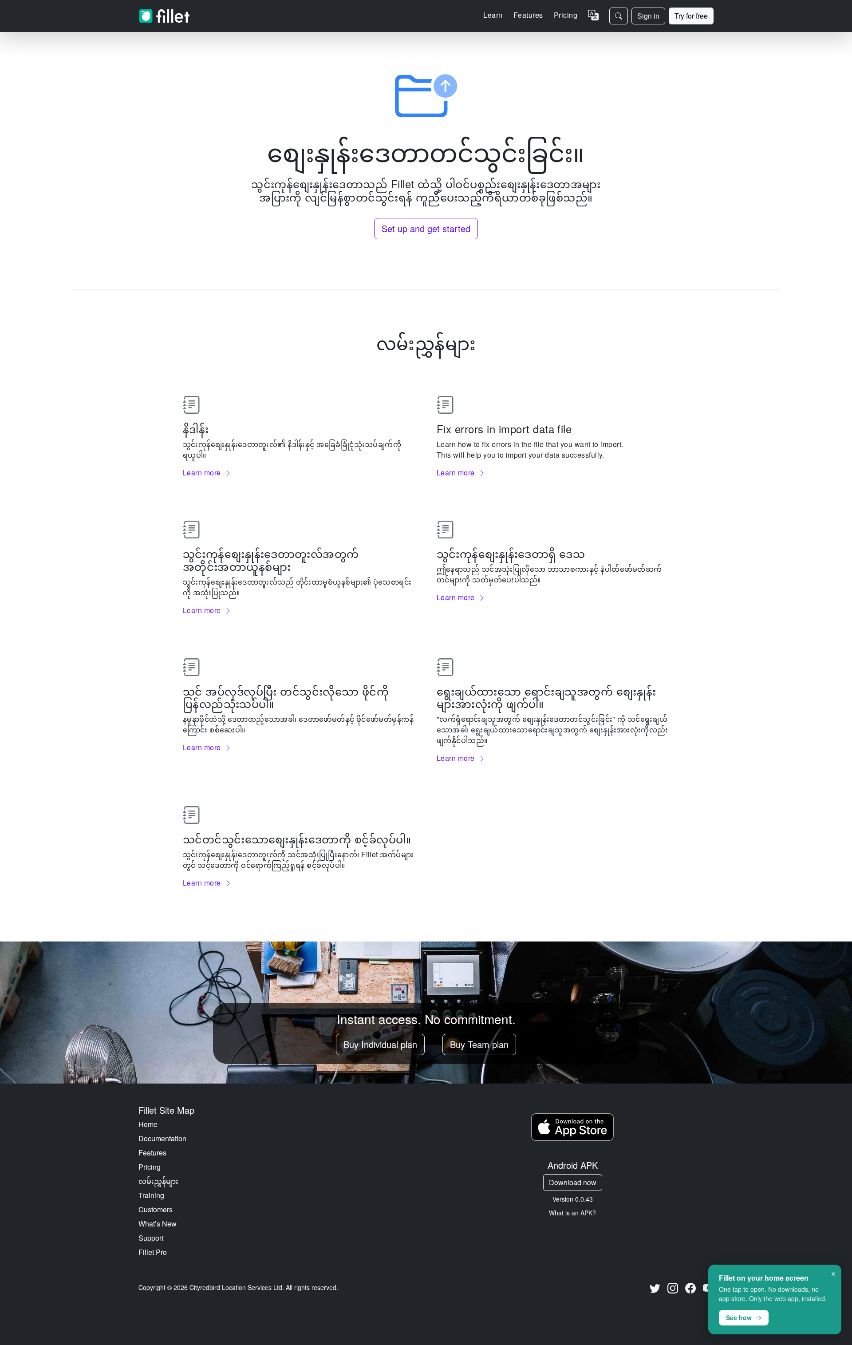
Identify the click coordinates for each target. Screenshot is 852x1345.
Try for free (691, 16)
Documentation (162, 1138)
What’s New (157, 1223)
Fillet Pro (152, 1252)
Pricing (565, 15)
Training (151, 1195)
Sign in (648, 16)
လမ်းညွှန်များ (158, 1181)
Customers (155, 1209)
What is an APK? (572, 1212)
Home (148, 1124)
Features (152, 1152)
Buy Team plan (479, 1044)
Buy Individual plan (380, 1044)
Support (150, 1238)
